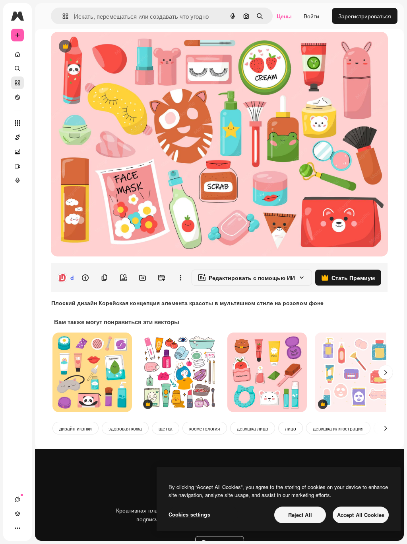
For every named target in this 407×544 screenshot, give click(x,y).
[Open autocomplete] (62, 16)
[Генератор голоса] (17, 180)
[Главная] (17, 54)
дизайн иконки (75, 428)
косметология (204, 428)
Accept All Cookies (360, 515)
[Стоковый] (17, 82)
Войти (311, 16)
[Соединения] (17, 499)
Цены (284, 16)
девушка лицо (252, 428)
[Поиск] (17, 68)
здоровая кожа (125, 428)
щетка (165, 428)
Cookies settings (189, 514)
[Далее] (385, 372)
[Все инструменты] (17, 123)
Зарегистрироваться (364, 16)
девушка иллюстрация (338, 428)
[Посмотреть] (17, 97)
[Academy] (17, 513)
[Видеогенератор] (17, 166)
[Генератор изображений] (17, 151)
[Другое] (17, 528)
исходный (104, 47)
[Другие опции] (180, 278)
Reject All (300, 515)
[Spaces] (17, 137)
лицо (290, 428)
